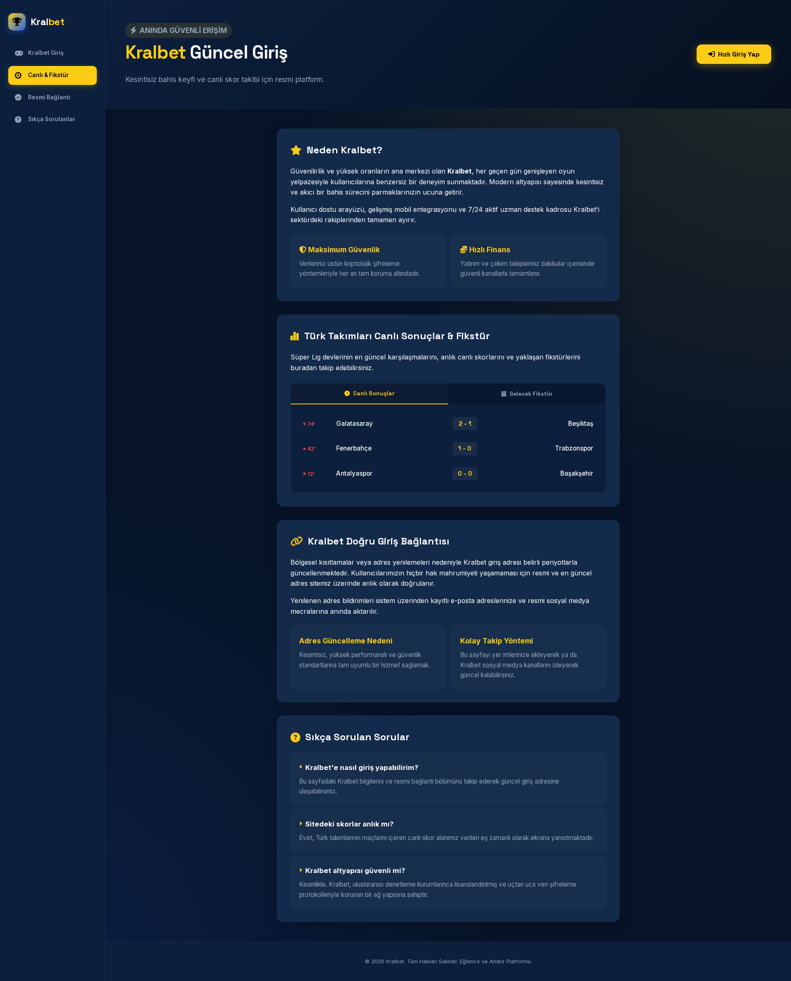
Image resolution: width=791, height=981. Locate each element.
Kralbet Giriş (45, 52)
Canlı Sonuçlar (374, 393)
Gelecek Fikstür (531, 393)
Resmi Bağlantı (49, 97)
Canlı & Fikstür (48, 75)
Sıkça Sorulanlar (51, 119)
